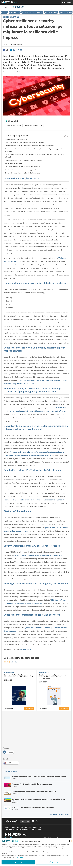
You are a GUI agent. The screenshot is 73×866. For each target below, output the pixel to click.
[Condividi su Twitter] (7, 49)
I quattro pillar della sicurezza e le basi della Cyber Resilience (24, 142)
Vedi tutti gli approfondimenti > (59, 814)
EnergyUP (4, 12)
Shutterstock (24, 649)
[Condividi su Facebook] (3, 49)
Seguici (24, 821)
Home (5, 44)
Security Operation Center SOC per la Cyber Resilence (22, 166)
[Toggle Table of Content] (65, 135)
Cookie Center (36, 829)
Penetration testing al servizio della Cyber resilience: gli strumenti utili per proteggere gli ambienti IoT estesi (33, 150)
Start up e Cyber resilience (13, 163)
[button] (5, 7)
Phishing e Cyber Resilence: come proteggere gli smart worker (25, 170)
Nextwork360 (9, 838)
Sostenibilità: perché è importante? (32, 12)
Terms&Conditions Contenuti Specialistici (17, 829)
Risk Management (14, 12)
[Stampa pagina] (21, 49)
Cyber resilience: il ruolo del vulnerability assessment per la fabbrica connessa (30, 145)
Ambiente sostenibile (51, 12)
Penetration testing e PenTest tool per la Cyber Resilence (23, 160)
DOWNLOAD (29, 709)
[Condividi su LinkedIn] (10, 49)
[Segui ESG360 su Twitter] (37, 821)
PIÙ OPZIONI (53, 862)
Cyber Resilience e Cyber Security (16, 139)
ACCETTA (18, 862)
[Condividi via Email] (14, 49)
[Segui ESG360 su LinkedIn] (33, 821)
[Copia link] (17, 49)
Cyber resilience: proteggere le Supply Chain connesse (22, 173)
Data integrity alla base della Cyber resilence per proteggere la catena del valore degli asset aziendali (34, 155)
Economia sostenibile (66, 12)
